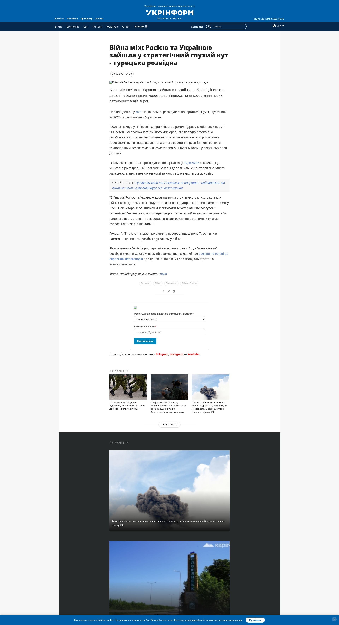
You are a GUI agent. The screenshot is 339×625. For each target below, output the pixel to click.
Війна (58, 26)
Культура (112, 26)
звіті (139, 112)
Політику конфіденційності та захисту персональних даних (208, 620)
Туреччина (171, 283)
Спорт (126, 26)
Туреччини (191, 163)
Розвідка (145, 283)
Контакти (197, 26)
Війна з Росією (189, 283)
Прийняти (255, 620)
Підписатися (145, 340)
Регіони (97, 26)
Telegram (162, 354)
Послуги (59, 18)
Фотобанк (72, 18)
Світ (85, 26)
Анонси (99, 18)
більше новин (169, 425)
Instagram (176, 354)
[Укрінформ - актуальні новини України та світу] (169, 12)
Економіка (73, 26)
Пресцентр (87, 18)
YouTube (194, 354)
